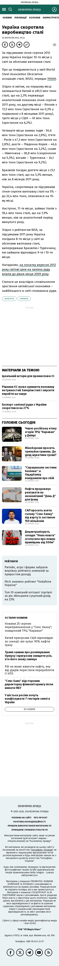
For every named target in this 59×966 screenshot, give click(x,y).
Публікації (20, 17)
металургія (9, 299)
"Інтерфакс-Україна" (41, 849)
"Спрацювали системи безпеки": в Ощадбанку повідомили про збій (41, 473)
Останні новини (16, 617)
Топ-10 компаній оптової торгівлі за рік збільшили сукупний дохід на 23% (28, 596)
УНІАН (51, 79)
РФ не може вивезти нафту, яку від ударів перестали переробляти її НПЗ (29, 670)
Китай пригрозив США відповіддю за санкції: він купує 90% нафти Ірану (29, 641)
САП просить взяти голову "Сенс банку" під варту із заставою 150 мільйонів (40, 516)
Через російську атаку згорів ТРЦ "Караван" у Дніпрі (41, 432)
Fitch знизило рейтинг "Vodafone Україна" (28, 583)
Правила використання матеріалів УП (29, 826)
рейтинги (24, 299)
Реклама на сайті (21, 817)
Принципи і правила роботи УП (29, 830)
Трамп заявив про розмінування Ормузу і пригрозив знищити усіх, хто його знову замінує (28, 655)
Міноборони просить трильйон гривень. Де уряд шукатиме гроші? (41, 451)
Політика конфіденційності (29, 821)
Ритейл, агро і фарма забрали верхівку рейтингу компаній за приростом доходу (27, 570)
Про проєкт (40, 817)
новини (7, 17)
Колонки (34, 17)
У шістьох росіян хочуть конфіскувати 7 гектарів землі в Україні (27, 698)
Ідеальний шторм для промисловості (28, 376)
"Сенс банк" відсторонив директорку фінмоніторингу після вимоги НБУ (29, 684)
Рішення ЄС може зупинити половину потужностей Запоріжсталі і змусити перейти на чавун (28, 390)
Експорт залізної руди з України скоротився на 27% (24, 406)
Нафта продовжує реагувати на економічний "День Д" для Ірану (40, 494)
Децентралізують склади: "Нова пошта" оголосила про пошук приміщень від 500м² (40, 537)
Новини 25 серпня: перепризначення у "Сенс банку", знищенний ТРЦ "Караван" (28, 627)
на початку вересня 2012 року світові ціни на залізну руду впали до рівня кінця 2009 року (29, 269)
